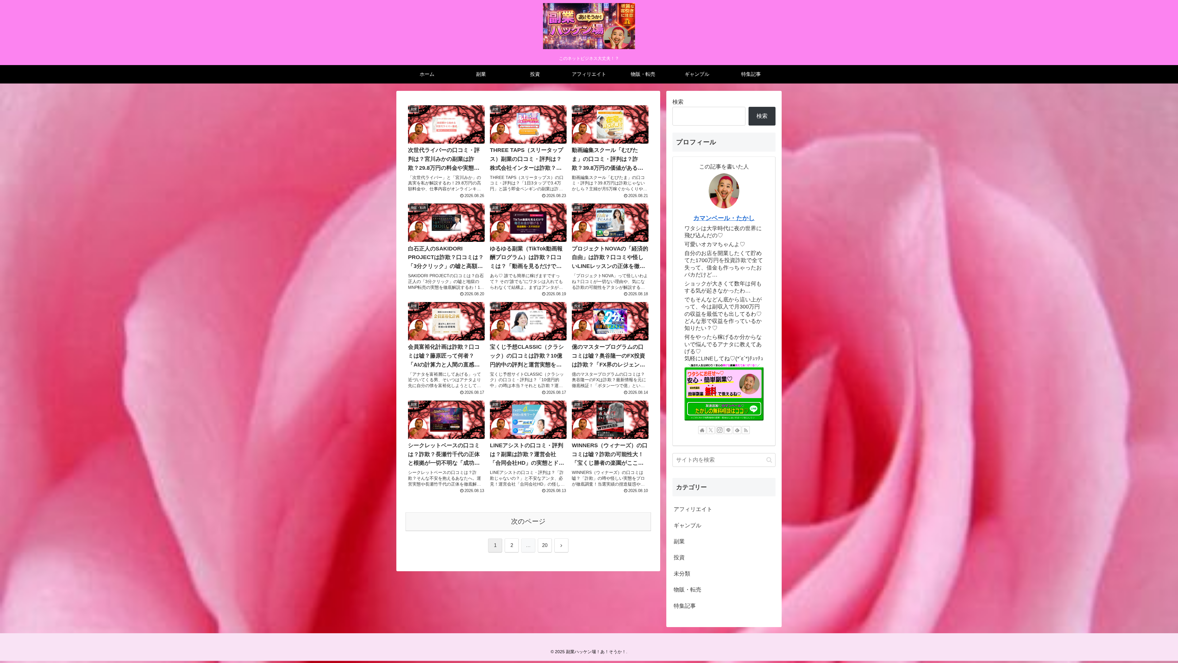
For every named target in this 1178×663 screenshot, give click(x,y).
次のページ (528, 521)
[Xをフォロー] (711, 430)
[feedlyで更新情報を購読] (737, 430)
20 (545, 545)
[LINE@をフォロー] (728, 430)
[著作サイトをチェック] (702, 430)
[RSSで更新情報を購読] (746, 430)
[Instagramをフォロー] (720, 430)
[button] (769, 459)
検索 (677, 102)
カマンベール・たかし (724, 218)
